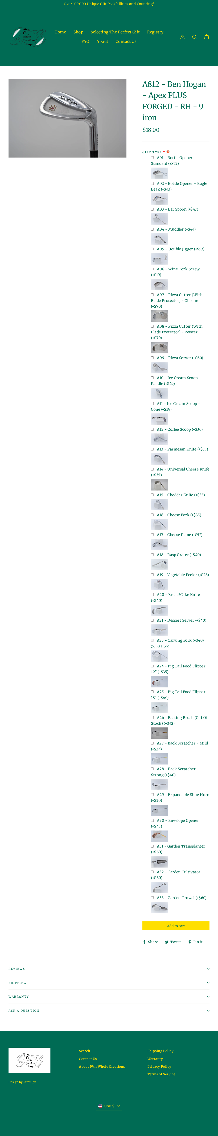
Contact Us (126, 41)
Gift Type (152, 152)
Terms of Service (161, 1074)
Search (84, 1051)
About (102, 41)
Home (60, 32)
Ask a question (24, 1011)
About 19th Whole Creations (102, 1066)
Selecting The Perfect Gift (115, 32)
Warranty (19, 996)
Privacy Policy (159, 1066)
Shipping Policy (161, 1051)
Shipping (17, 983)
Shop (78, 32)
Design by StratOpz (22, 1082)
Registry (155, 32)
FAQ (85, 41)
